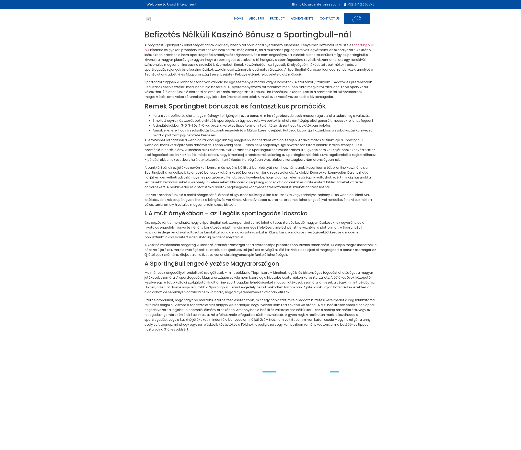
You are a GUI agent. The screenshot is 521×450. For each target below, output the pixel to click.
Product (277, 18)
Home (238, 18)
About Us (256, 18)
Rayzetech (300, 440)
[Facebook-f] (333, 384)
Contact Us (330, 18)
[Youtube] (342, 384)
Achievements (302, 18)
